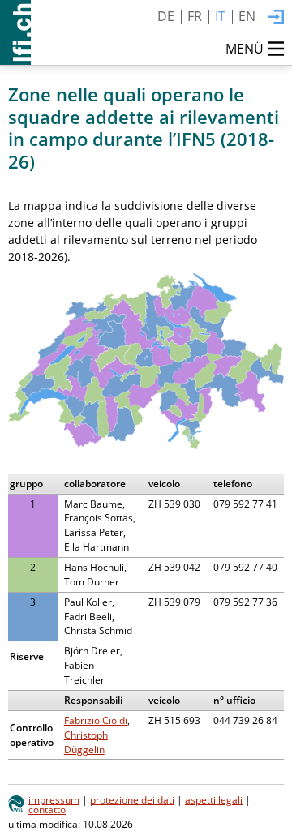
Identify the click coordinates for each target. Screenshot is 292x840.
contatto (47, 809)
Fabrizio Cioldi (95, 720)
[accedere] (276, 18)
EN (247, 16)
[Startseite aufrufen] (15, 32)
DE (165, 16)
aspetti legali (214, 799)
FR (194, 16)
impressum (53, 799)
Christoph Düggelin (86, 742)
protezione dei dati (132, 799)
